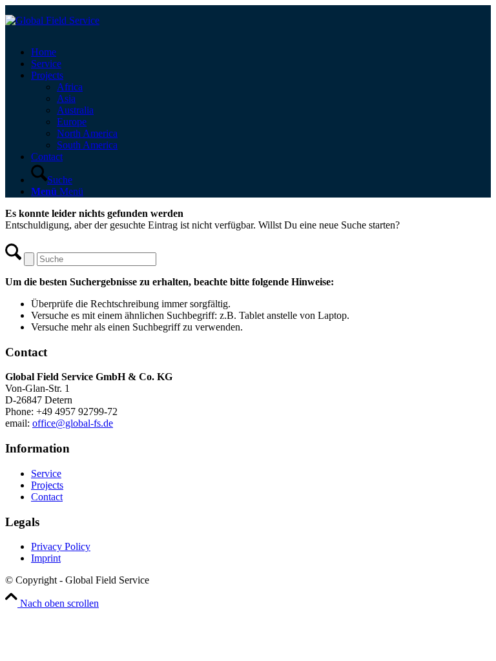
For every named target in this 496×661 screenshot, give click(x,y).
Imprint (46, 558)
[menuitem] (261, 52)
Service (46, 473)
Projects (47, 485)
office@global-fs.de (72, 423)
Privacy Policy (60, 546)
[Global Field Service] (52, 20)
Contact (47, 496)
